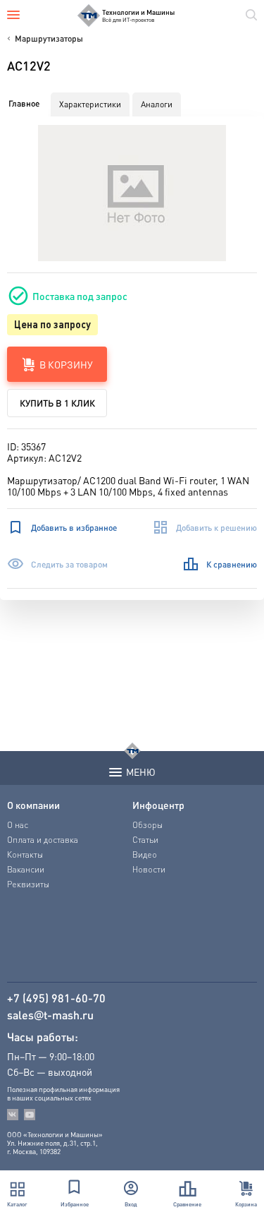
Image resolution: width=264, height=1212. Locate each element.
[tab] (24, 103)
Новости (148, 869)
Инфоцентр (158, 804)
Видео (144, 854)
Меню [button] (141, 771)
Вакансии (25, 869)
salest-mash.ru (50, 1015)
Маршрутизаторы (49, 38)
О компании (33, 804)
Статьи (145, 839)
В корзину (66, 364)
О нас (17, 825)
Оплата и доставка (42, 839)
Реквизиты (28, 884)
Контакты (25, 854)
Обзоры (147, 825)
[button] (132, 193)
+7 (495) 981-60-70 (56, 998)
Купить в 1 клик (57, 403)
